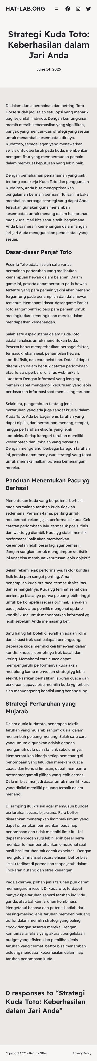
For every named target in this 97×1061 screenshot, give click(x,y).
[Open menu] (56, 9)
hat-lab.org (25, 8)
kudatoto (14, 378)
